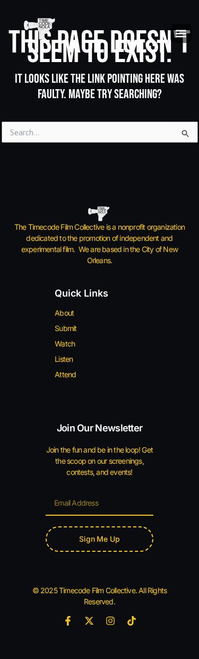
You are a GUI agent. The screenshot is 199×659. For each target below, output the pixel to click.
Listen (64, 358)
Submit (65, 328)
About (64, 312)
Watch (65, 343)
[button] (181, 33)
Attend (65, 374)
